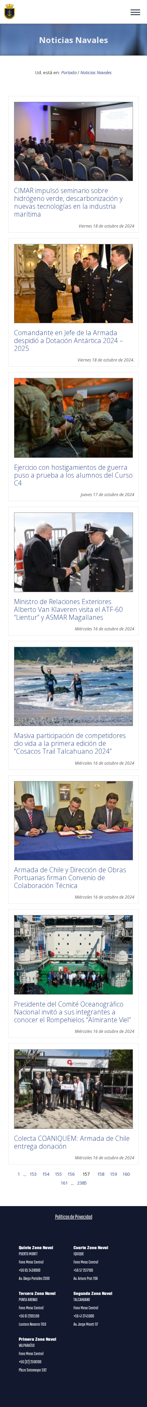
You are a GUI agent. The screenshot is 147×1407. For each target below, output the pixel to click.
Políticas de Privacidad (73, 1217)
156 (71, 1174)
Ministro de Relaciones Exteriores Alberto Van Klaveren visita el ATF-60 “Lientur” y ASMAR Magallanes (68, 609)
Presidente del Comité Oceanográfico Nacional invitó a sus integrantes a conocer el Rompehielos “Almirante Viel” (72, 1011)
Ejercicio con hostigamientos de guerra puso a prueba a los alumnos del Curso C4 (73, 475)
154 (45, 1174)
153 (33, 1174)
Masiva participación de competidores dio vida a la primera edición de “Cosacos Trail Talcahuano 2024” (70, 743)
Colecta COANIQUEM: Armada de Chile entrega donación (72, 1142)
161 (64, 1183)
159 (113, 1174)
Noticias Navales (96, 72)
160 (126, 1174)
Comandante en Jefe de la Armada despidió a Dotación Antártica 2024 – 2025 (68, 340)
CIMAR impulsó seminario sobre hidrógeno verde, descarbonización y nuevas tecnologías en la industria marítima (68, 202)
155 (58, 1174)
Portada (69, 72)
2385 (82, 1183)
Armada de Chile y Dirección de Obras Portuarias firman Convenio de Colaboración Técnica (70, 877)
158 (100, 1174)
